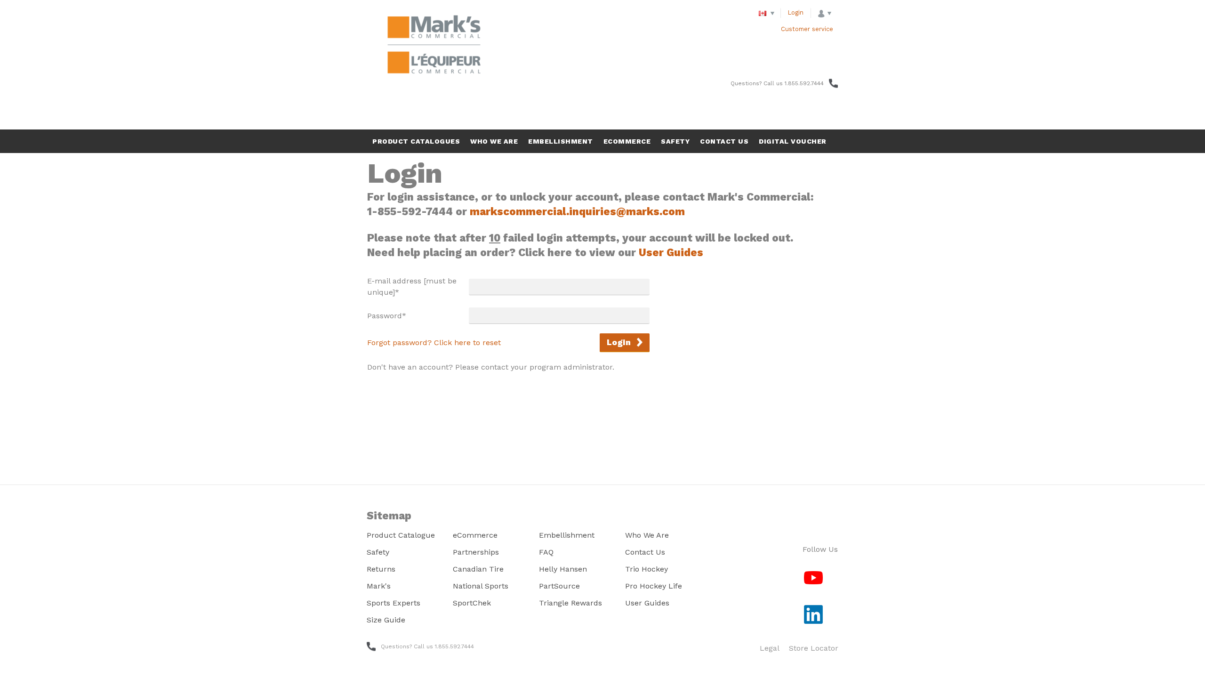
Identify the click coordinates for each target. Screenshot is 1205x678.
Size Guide (386, 619)
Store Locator (813, 648)
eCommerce (475, 535)
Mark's (379, 585)
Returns (381, 569)
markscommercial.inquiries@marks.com (577, 211)
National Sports (480, 585)
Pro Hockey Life (653, 585)
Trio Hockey (646, 569)
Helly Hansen (563, 569)
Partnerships (476, 552)
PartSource (559, 585)
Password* (386, 315)
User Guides (671, 252)
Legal (769, 648)
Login (795, 12)
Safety (378, 552)
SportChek (472, 602)
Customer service (807, 28)
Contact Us (645, 552)
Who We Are (647, 535)
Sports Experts (393, 602)
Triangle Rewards (570, 602)
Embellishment (566, 535)
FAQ (546, 552)
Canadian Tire (478, 569)
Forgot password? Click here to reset (434, 342)
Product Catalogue (401, 535)
